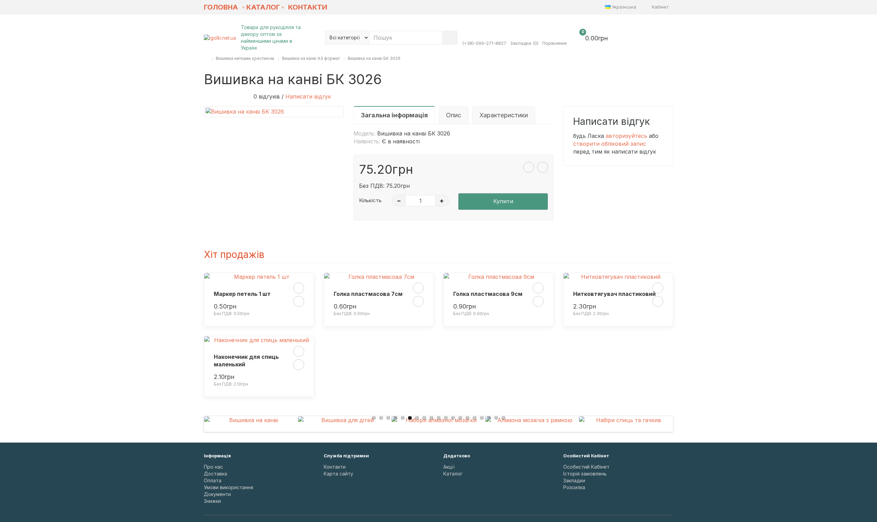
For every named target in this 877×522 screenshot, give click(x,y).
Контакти (307, 7)
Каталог (452, 474)
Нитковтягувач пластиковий (614, 293)
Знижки (212, 501)
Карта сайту (338, 474)
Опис (453, 115)
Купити (503, 201)
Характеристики (503, 115)
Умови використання (228, 487)
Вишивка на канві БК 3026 (374, 58)
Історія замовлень (585, 474)
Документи (217, 494)
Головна (221, 7)
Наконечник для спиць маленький (246, 360)
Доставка (215, 474)
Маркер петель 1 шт (242, 293)
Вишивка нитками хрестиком (245, 58)
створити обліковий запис (609, 143)
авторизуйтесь (626, 135)
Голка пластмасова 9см (487, 293)
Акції (449, 467)
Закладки (574, 480)
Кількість (370, 200)
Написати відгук (308, 96)
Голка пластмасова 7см (368, 293)
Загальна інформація (394, 115)
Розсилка (574, 487)
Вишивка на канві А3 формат (311, 58)
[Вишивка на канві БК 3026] (274, 111)
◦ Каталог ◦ (263, 7)
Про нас (213, 467)
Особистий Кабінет (586, 467)
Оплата (212, 480)
